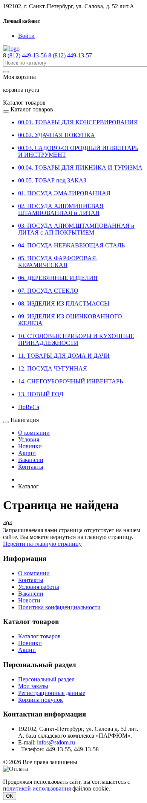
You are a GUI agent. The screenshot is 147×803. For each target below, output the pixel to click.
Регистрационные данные (51, 693)
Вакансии (30, 460)
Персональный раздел (46, 679)
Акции (27, 453)
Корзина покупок (40, 699)
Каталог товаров (39, 636)
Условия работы (38, 587)
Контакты (30, 466)
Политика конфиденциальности (59, 607)
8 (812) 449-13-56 (25, 55)
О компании (34, 432)
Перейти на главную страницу (42, 543)
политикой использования (37, 788)
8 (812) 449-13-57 (70, 55)
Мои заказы (33, 686)
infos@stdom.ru (56, 742)
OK (9, 796)
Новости (29, 600)
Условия (28, 439)
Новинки (30, 446)
